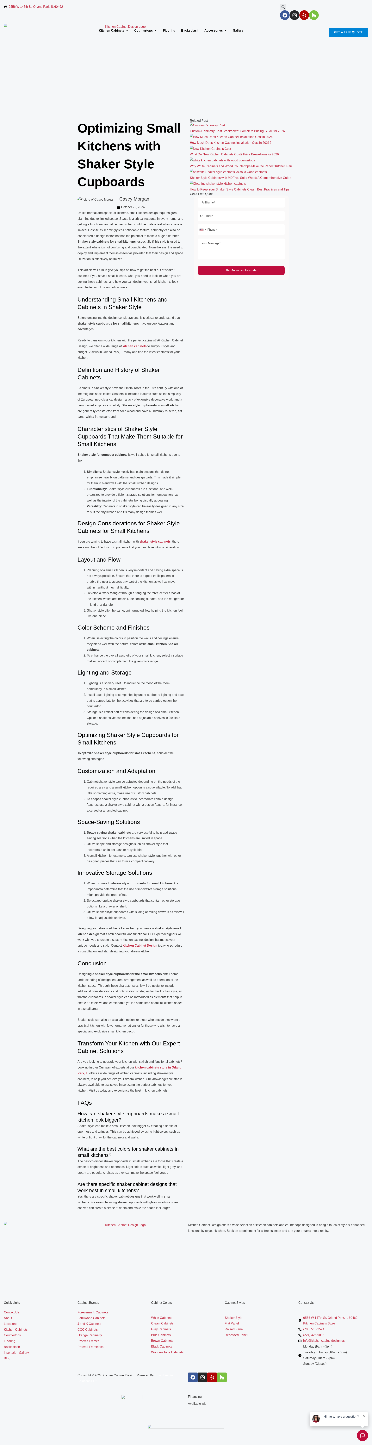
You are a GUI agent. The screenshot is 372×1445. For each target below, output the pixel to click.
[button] (283, 7)
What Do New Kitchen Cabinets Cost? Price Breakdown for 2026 (234, 154)
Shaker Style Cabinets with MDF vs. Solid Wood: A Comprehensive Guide (240, 177)
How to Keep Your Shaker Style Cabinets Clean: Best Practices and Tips (239, 189)
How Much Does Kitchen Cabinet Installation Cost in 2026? (230, 142)
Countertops (143, 30)
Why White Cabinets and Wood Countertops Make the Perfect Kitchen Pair (241, 166)
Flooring (169, 30)
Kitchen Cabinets (111, 30)
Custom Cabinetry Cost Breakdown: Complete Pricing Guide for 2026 (237, 131)
